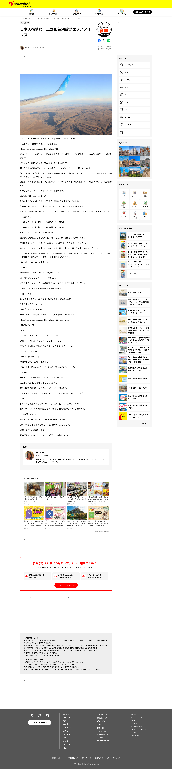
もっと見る (144, 423)
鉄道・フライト (134, 217)
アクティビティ (124, 217)
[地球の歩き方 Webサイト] (20, 4)
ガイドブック (99, 14)
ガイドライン (135, 723)
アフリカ (128, 125)
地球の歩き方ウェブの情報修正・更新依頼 (41, 653)
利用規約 (133, 720)
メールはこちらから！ (29, 351)
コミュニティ (122, 14)
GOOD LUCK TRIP (103, 741)
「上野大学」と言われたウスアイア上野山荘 (38, 143)
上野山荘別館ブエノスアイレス (33, 195)
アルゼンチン (35, 18)
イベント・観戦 (123, 206)
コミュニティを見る (142, 12)
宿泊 (145, 196)
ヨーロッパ (129, 65)
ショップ (145, 217)
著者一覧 (100, 728)
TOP (21, 18)
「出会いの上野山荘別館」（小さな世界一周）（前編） (42, 222)
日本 (126, 132)
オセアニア (129, 87)
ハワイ (127, 95)
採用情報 (133, 732)
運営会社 (133, 714)
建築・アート (134, 196)
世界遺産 (134, 206)
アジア (127, 110)
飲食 (124, 196)
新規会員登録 (103, 735)
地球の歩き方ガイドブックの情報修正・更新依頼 (43, 655)
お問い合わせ (135, 735)
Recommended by (99, 531)
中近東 (127, 117)
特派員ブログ (76, 14)
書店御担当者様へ (136, 726)
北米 (126, 72)
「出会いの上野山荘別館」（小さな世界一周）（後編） (42, 227)
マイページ (102, 738)
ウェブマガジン (54, 14)
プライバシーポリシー (138, 717)
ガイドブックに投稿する (138, 729)
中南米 (27, 18)
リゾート (128, 102)
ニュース (100, 724)
